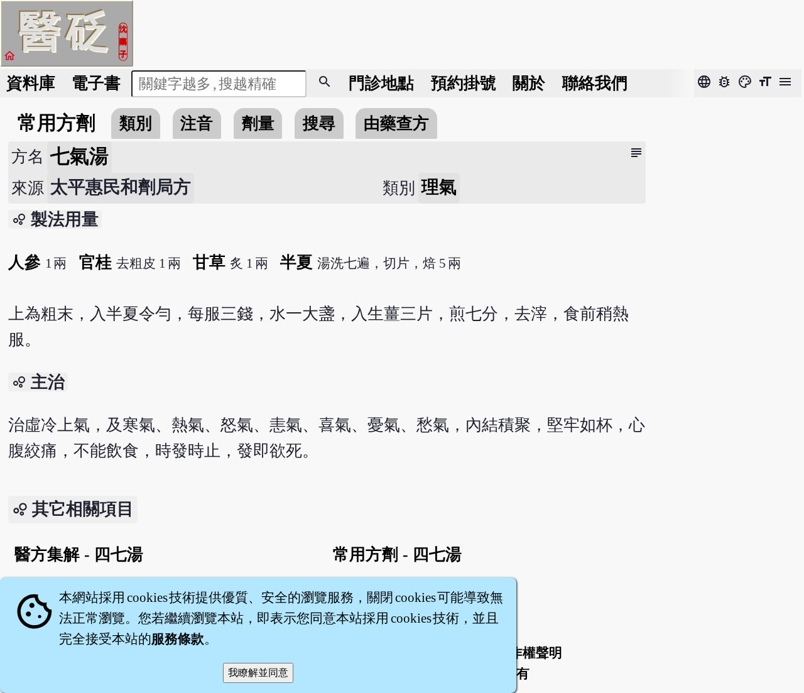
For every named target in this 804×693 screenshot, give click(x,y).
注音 (196, 123)
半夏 (296, 262)
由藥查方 (396, 123)
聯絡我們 (594, 83)
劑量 (258, 123)
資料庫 (30, 83)
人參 (24, 262)
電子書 (96, 83)
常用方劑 (56, 123)
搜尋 (319, 123)
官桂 (95, 262)
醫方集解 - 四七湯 (78, 554)
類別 (135, 123)
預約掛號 (463, 83)
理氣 (439, 187)
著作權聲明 (529, 653)
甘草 (209, 262)
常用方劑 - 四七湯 (397, 554)
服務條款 (177, 639)
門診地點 (381, 83)
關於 (529, 83)
